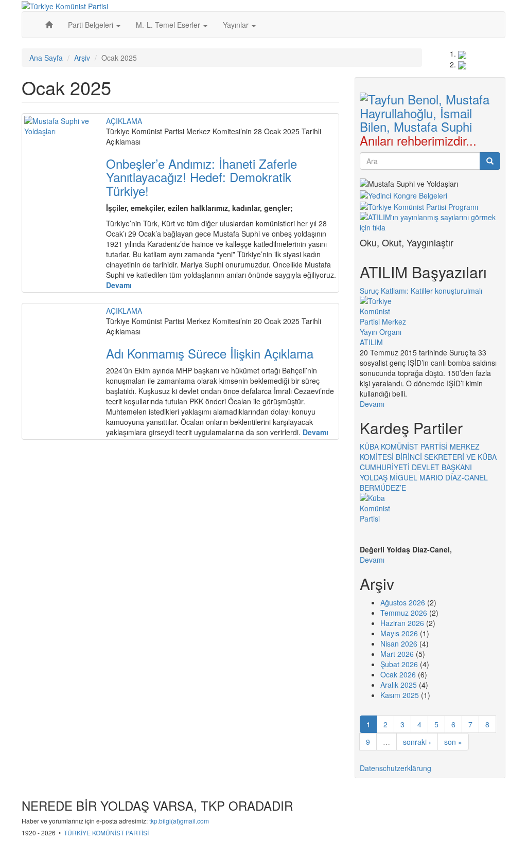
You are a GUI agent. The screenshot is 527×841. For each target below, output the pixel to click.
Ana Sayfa (46, 57)
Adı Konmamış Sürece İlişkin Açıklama (209, 353)
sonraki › (417, 742)
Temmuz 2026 (403, 612)
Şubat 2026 (399, 664)
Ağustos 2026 (402, 602)
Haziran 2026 (402, 623)
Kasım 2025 (399, 695)
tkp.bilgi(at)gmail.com (179, 820)
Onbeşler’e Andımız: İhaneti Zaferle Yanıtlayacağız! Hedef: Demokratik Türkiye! (201, 177)
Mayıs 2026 (399, 633)
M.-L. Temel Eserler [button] (169, 25)
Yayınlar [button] (237, 25)
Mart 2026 (397, 654)
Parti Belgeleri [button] (91, 25)
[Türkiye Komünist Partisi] (65, 5)
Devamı (372, 404)
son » (453, 742)
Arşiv (82, 57)
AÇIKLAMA (124, 121)
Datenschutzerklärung (395, 768)
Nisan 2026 (398, 643)
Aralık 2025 (398, 684)
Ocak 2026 (398, 674)
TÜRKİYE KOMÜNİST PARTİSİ (106, 832)
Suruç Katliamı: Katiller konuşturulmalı (421, 290)
